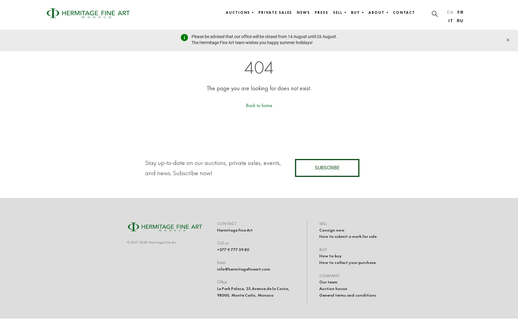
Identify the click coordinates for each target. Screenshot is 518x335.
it (450, 21)
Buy (355, 12)
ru (460, 21)
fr (460, 12)
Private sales (275, 12)
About (376, 12)
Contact (404, 12)
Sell (338, 12)
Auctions (238, 12)
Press (321, 12)
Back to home (259, 105)
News (303, 12)
